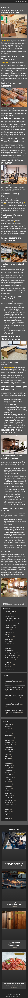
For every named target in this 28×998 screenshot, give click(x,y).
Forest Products (9, 636)
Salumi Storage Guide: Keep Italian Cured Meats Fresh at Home (14, 984)
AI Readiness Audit (9, 611)
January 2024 (8, 795)
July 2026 (7, 726)
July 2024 (7, 781)
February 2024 (8, 793)
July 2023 (7, 809)
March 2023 (8, 818)
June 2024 (7, 784)
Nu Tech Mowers (9, 650)
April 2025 (7, 761)
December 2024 (9, 770)
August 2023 (8, 807)
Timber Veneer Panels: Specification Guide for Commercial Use (14, 944)
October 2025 (8, 747)
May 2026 (7, 731)
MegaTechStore (9, 648)
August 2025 (8, 751)
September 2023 (9, 804)
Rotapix (7, 662)
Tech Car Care (8, 664)
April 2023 (7, 816)
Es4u (6, 634)
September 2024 (9, 777)
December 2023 (9, 797)
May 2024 (7, 786)
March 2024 (8, 791)
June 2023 (7, 811)
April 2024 (7, 788)
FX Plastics (7, 639)
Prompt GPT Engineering (11, 655)
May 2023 (7, 814)
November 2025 (9, 745)
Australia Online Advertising (12, 623)
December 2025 (9, 742)
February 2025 (8, 765)
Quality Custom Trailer (10, 657)
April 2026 (7, 733)
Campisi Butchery (9, 627)
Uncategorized (8, 669)
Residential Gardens (10, 660)
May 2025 (7, 758)
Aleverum (7, 613)
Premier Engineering (10, 653)
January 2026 (8, 740)
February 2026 (8, 738)
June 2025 (7, 756)
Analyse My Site (9, 616)
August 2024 (8, 779)
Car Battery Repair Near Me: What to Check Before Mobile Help (14, 864)
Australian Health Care (10, 625)
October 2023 (8, 802)
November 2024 (9, 772)
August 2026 (8, 724)
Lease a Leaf (8, 643)
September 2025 (9, 749)
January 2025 (8, 768)
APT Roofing (8, 620)
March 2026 (8, 735)
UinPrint (7, 666)
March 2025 (8, 763)
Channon (7, 630)
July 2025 (7, 754)
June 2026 (7, 728)
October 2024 (8, 774)
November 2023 (9, 800)
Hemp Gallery (8, 641)
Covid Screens (8, 632)
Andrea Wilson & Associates (12, 618)
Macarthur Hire (9, 646)
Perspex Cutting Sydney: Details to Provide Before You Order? (14, 903)
